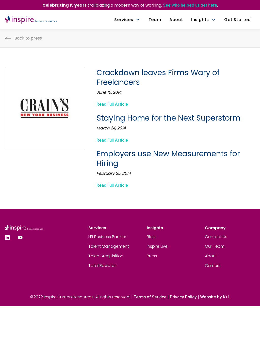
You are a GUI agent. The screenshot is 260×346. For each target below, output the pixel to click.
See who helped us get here (190, 5)
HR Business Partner (107, 237)
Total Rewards (102, 265)
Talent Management (108, 246)
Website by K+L (215, 296)
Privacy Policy (183, 296)
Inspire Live (157, 246)
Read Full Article (112, 104)
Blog (151, 237)
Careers (212, 265)
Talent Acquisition (105, 256)
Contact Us (216, 237)
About (211, 256)
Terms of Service (150, 296)
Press (152, 256)
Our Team (214, 246)
